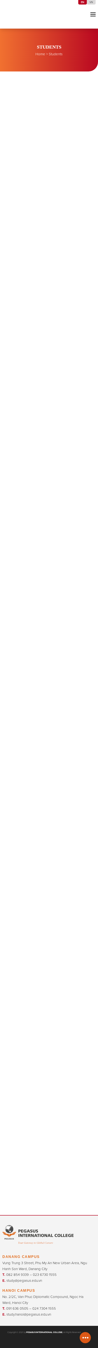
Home (40, 53)
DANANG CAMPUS (21, 1257)
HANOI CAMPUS (18, 1290)
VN (91, 2)
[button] (93, 14)
